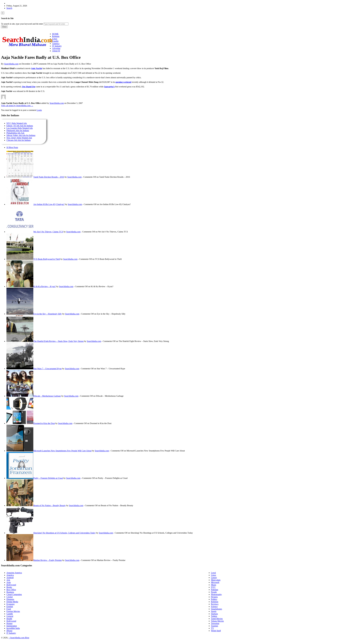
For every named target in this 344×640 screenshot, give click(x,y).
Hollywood (11, 621)
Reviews (214, 604)
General (9, 616)
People (214, 592)
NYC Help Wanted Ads (16, 123)
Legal (213, 573)
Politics (214, 599)
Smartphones (216, 609)
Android (10, 577)
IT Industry (11, 633)
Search (9, 8)
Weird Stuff (216, 631)
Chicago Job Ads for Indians (18, 140)
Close (4, 27)
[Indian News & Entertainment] (27, 47)
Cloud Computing (14, 594)
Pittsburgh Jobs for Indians (17, 130)
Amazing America (14, 573)
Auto (8, 582)
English (9, 606)
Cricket (9, 597)
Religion (214, 602)
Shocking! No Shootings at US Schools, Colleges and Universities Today (64, 533)
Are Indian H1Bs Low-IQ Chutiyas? (48, 204)
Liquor (214, 577)
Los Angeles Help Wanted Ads (19, 128)
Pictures (214, 597)
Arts (8, 580)
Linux (213, 575)
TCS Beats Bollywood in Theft (46, 259)
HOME (55, 34)
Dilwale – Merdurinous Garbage (47, 396)
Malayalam (215, 580)
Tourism (214, 626)
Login (39, 110)
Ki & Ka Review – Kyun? (44, 286)
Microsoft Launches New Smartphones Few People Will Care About (62, 451)
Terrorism (215, 623)
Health (9, 618)
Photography (216, 594)
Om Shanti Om (28, 86)
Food (8, 609)
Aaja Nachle (36, 68)
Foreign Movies (13, 611)
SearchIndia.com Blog (19, 638)
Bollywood (11, 585)
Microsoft (215, 582)
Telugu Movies (217, 621)
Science (214, 606)
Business (10, 592)
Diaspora (10, 599)
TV (212, 628)
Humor (9, 623)
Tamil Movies (217, 618)
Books (9, 587)
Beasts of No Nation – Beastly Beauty (49, 505)
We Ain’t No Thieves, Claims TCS (48, 232)
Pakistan (214, 589)
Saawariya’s (109, 86)
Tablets (214, 616)
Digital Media (12, 602)
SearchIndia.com (11, 64)
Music (213, 585)
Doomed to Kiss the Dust (44, 423)
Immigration (11, 626)
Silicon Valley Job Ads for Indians (20, 135)
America (10, 575)
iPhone (9, 631)
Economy (10, 604)
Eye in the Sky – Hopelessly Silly (47, 314)
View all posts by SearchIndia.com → (17, 105)
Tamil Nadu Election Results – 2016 (48, 177)
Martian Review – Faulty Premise (47, 560)
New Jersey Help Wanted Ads (19, 138)
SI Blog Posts (12, 147)
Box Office (11, 589)
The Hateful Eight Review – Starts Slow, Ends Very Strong (58, 341)
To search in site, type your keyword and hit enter (22, 24)
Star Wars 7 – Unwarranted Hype (47, 368)
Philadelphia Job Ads (15, 133)
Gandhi (9, 614)
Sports (213, 611)
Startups (214, 614)
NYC (213, 587)
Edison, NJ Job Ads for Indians (19, 126)
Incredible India (13, 628)
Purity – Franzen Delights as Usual (48, 478)
